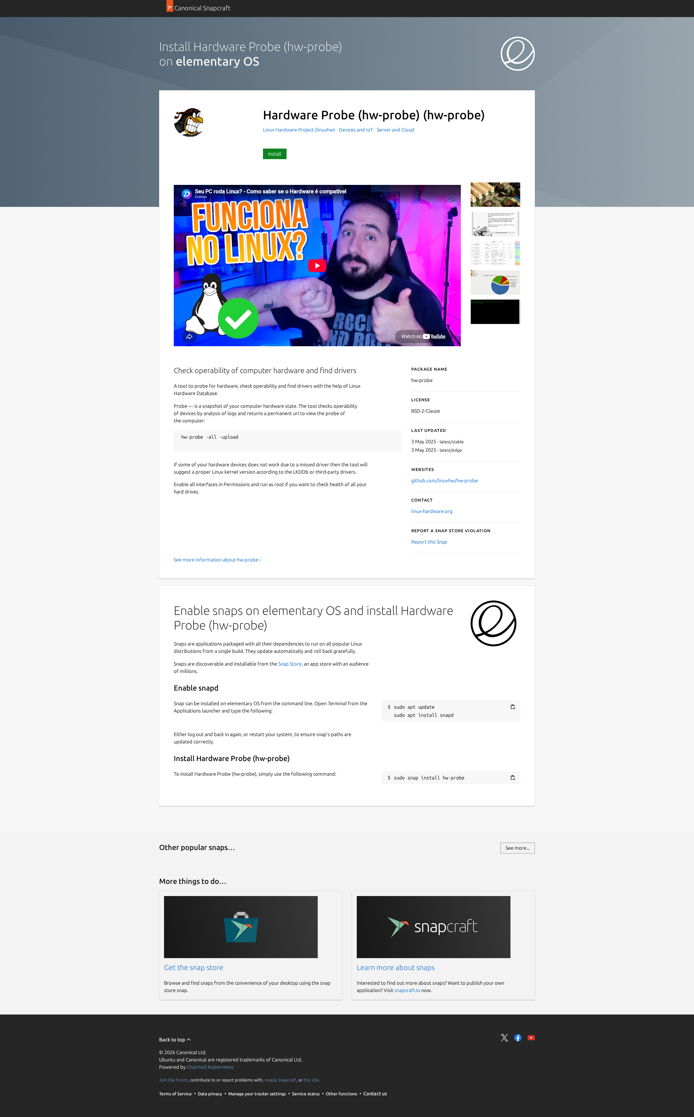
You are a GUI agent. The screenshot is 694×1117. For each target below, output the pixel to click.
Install (274, 153)
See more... (518, 847)
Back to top (172, 1039)
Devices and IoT (356, 129)
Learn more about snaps (396, 967)
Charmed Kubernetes (210, 1067)
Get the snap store (193, 967)
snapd (270, 1079)
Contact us (375, 1093)
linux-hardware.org (431, 511)
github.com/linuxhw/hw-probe (444, 480)
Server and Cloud (395, 129)
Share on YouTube (531, 1037)
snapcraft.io (407, 990)
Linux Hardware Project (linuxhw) (299, 129)
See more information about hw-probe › (217, 559)
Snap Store (290, 663)
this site (311, 1079)
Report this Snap (429, 541)
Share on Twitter (504, 1037)
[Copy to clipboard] (512, 707)
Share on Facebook (518, 1037)
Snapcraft (287, 1079)
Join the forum (173, 1079)
